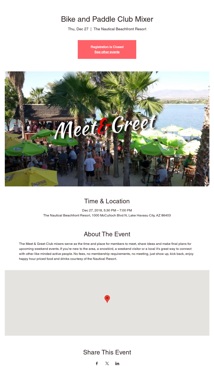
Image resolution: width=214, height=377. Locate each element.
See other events (107, 52)
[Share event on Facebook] (97, 363)
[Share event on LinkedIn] (117, 363)
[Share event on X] (107, 363)
